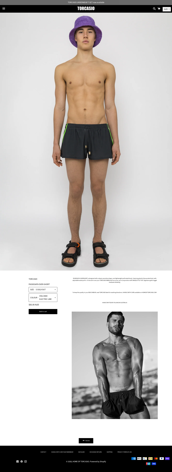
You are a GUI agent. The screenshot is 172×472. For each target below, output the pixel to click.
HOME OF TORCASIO (81, 461)
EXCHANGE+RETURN (96, 452)
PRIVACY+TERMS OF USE (124, 452)
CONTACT (43, 452)
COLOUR (33, 297)
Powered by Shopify (98, 461)
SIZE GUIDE (81, 452)
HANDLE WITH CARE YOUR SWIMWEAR (62, 452)
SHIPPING (109, 452)
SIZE (32, 289)
